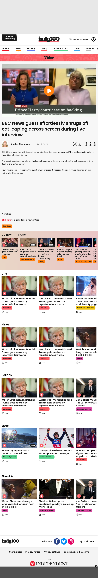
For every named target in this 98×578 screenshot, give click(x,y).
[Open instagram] (71, 541)
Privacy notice (32, 552)
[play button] (49, 90)
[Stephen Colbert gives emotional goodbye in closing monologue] (56, 489)
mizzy (41, 262)
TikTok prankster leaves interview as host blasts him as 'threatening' (46, 254)
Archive (85, 552)
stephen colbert (84, 409)
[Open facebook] (57, 541)
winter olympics (9, 457)
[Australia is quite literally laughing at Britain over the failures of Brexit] (65, 242)
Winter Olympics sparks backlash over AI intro (15, 452)
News (18, 48)
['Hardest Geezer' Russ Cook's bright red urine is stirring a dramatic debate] (28, 242)
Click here (6, 220)
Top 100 (5, 48)
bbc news (7, 226)
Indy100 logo (49, 39)
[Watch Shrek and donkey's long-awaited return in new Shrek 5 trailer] (19, 489)
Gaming (31, 48)
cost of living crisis (84, 262)
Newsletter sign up (80, 39)
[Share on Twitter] (90, 144)
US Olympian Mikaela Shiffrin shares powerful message (55, 452)
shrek (79, 358)
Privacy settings (52, 552)
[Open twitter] (64, 541)
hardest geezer (27, 259)
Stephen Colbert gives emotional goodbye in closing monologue (56, 503)
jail (4, 257)
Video (77, 48)
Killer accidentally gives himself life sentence (10, 251)
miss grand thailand (85, 308)
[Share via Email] (94, 144)
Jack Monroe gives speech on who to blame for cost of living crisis (83, 254)
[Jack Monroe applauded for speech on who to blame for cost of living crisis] (83, 242)
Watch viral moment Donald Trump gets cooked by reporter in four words (18, 301)
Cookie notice (71, 552)
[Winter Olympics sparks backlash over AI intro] (19, 438)
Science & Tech (61, 48)
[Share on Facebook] (86, 144)
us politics (7, 308)
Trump (44, 48)
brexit (60, 259)
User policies (15, 552)
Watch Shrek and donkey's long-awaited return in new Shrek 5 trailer (17, 503)
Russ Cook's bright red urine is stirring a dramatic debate (28, 253)
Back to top (89, 541)
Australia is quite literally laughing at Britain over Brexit (64, 253)
